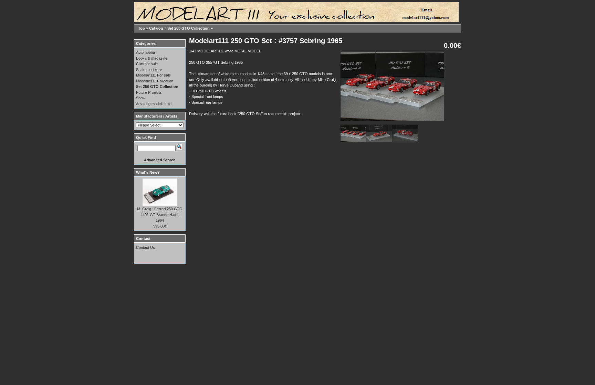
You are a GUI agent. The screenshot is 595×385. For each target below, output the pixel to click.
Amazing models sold (153, 104)
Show (140, 98)
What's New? (148, 172)
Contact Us (145, 247)
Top (141, 28)
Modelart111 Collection (154, 81)
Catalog (156, 28)
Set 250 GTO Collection (188, 28)
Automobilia (145, 52)
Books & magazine (151, 58)
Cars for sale (147, 64)
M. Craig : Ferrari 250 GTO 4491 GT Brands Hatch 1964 (159, 214)
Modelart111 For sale (153, 75)
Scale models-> (149, 70)
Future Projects (149, 92)
